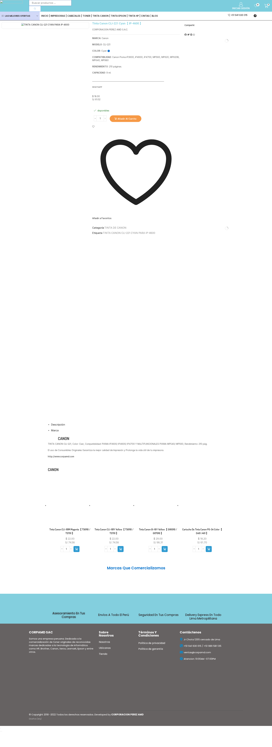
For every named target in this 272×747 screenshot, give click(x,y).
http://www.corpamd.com (61, 456)
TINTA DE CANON (115, 227)
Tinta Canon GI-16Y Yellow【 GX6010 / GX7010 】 (158, 531)
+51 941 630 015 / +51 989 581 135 (202, 646)
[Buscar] (35, 9)
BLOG (155, 15)
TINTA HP (133, 15)
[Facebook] (255, 15)
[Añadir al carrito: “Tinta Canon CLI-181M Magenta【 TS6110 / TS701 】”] (76, 549)
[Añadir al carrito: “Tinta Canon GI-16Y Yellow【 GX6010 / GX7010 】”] (165, 549)
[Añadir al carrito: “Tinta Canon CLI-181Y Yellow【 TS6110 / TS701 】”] (121, 549)
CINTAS (145, 15)
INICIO (44, 15)
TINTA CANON (101, 15)
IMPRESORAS (58, 15)
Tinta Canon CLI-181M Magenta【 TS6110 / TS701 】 (69, 531)
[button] (185, 34)
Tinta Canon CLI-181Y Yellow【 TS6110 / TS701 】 (114, 531)
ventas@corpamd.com (197, 652)
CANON (63, 438)
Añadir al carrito (127, 118)
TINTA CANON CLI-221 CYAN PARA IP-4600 (129, 232)
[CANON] (52, 475)
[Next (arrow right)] (1, 731)
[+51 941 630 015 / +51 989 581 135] (181, 645)
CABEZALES (73, 15)
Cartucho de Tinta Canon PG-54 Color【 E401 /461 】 (202, 531)
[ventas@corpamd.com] (181, 652)
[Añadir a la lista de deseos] (63, 507)
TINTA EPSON (118, 15)
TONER (86, 15)
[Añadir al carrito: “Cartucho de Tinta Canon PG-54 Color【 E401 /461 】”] (209, 549)
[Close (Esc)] (0, 728)
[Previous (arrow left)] (0, 731)
